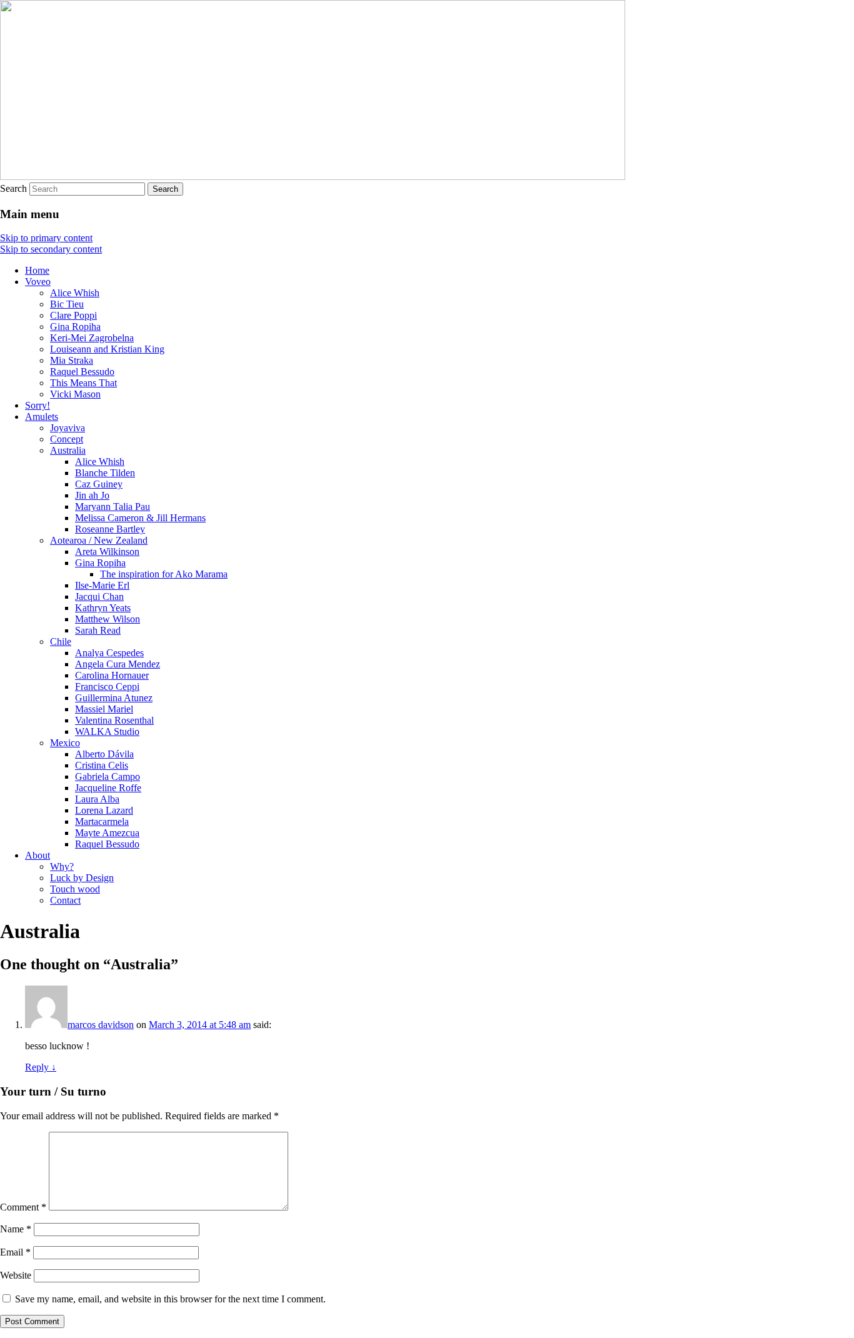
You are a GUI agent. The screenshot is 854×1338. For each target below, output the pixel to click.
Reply (40, 1067)
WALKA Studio (107, 731)
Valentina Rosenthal (114, 720)
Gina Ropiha (75, 326)
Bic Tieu (67, 304)
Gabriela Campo (107, 776)
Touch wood (75, 889)
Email (15, 1252)
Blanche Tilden (105, 472)
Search (13, 188)
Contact (65, 900)
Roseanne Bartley (110, 529)
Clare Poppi (73, 315)
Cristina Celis (101, 765)
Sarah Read (98, 630)
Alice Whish (74, 292)
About (37, 855)
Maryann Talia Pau (112, 506)
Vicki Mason (75, 394)
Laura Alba (97, 799)
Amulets (41, 416)
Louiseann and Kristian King (107, 349)
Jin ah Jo (92, 495)
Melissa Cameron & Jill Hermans (140, 517)
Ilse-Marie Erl (102, 585)
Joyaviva (67, 427)
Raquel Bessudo (82, 371)
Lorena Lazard (104, 810)
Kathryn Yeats (103, 607)
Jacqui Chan (99, 596)
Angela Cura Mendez (117, 664)
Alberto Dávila (104, 754)
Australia (68, 450)
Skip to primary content (46, 237)
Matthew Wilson (107, 619)
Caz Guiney (99, 484)
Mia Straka (71, 360)
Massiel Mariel (104, 709)
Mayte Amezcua (107, 832)
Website (15, 1275)
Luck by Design (82, 877)
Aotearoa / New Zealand (99, 540)
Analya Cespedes (109, 652)
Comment (23, 1207)
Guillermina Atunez (114, 697)
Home (37, 270)
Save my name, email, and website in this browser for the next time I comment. (170, 1299)
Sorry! (37, 405)
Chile (60, 641)
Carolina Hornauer (112, 675)
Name (15, 1229)
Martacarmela (102, 821)
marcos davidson (101, 1024)
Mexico (65, 742)
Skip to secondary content (51, 249)
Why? (62, 866)
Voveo (38, 281)
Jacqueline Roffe (108, 787)
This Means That (83, 382)
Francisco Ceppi (107, 686)
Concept (66, 439)
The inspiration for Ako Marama (164, 574)
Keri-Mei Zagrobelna (92, 337)
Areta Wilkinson (107, 551)
